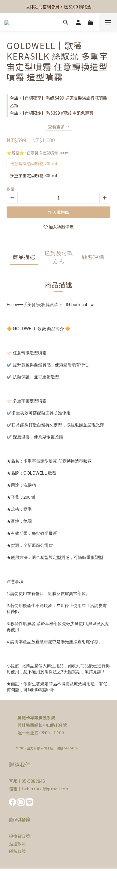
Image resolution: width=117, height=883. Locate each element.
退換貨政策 (19, 836)
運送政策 (17, 844)
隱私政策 (17, 851)
